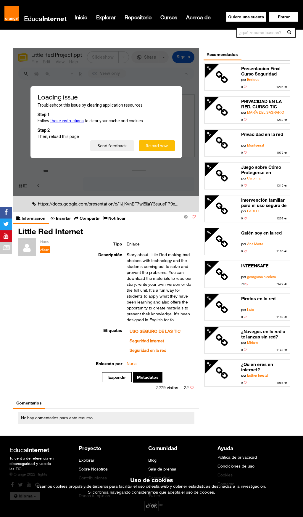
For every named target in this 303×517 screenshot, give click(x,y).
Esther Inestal (257, 375)
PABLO (253, 210)
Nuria (132, 363)
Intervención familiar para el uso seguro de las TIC (264, 202)
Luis (250, 309)
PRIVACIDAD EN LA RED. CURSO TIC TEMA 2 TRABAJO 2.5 (263, 104)
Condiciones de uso (235, 466)
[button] (284, 17)
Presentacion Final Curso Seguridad (261, 71)
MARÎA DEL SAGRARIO (265, 112)
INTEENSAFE (255, 265)
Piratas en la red (258, 298)
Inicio (81, 17)
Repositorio (138, 17)
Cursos (168, 17)
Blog (152, 460)
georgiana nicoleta (261, 276)
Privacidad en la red (262, 134)
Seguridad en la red (148, 350)
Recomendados (222, 54)
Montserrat (255, 145)
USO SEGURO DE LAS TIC (155, 331)
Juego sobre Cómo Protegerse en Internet (261, 169)
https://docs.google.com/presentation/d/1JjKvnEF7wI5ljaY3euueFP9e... (108, 203)
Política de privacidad (237, 457)
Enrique (253, 79)
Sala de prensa (162, 469)
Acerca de (198, 17)
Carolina (253, 178)
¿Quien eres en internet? (257, 367)
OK (153, 506)
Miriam (252, 342)
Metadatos (148, 377)
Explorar (106, 17)
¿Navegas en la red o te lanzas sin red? (263, 334)
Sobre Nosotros (93, 469)
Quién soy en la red (261, 232)
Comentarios (29, 403)
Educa (45, 19)
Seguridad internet (147, 340)
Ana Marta (255, 243)
